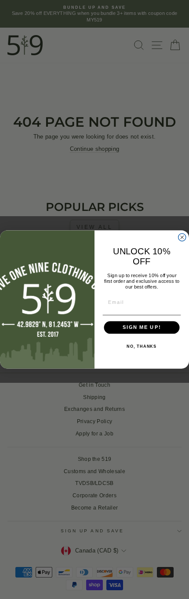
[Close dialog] (182, 237)
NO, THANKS (141, 346)
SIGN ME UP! (142, 327)
